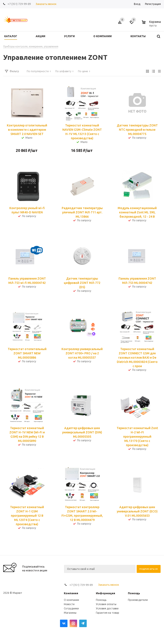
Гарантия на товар (107, 612)
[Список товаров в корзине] (152, 24)
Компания (71, 593)
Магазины (70, 612)
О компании (71, 599)
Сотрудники (71, 608)
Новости (69, 604)
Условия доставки (107, 608)
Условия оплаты (106, 604)
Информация (105, 593)
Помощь (134, 593)
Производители (138, 599)
